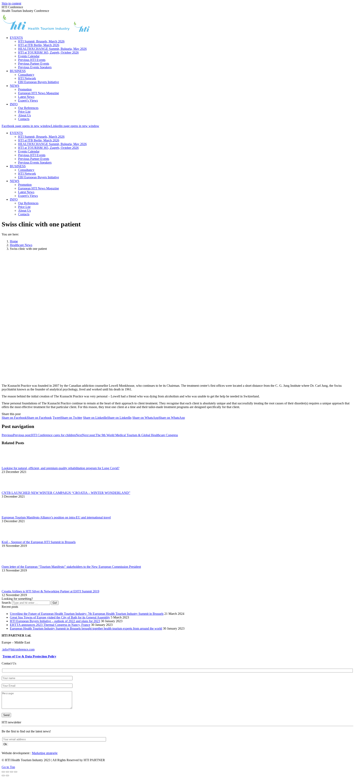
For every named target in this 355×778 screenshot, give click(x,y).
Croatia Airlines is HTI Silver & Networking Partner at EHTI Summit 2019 (50, 591)
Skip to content (11, 3)
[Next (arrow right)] (7, 775)
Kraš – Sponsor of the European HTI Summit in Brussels (39, 542)
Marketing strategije (45, 753)
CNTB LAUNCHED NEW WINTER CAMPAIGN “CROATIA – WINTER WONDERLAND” (66, 493)
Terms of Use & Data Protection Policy (29, 656)
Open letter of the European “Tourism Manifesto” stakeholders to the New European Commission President (71, 566)
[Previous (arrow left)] (3, 775)
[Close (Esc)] (3, 771)
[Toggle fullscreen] (11, 771)
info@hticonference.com (18, 649)
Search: (6, 602)
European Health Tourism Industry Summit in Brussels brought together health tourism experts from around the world (86, 628)
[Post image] (13, 464)
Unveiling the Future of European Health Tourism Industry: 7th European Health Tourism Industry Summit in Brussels (87, 613)
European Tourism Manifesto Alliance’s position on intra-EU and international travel (56, 517)
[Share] (7, 771)
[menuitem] (16, 37)
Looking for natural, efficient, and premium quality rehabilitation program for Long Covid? (60, 468)
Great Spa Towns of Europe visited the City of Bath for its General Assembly (60, 617)
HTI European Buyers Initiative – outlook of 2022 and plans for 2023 (55, 621)
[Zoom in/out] (15, 771)
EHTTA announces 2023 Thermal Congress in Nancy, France (50, 625)
